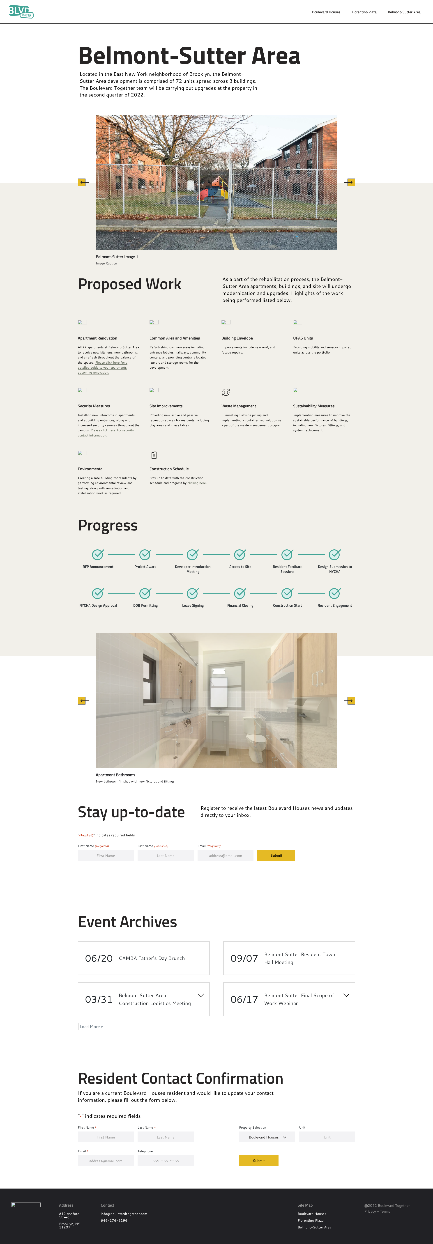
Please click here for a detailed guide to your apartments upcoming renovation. (102, 367)
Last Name (153, 846)
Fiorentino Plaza (364, 11)
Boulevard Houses (326, 11)
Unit (302, 1127)
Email (209, 846)
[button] (83, 182)
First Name (93, 846)
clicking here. (197, 483)
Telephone (145, 1151)
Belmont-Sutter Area (404, 11)
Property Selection (252, 1127)
